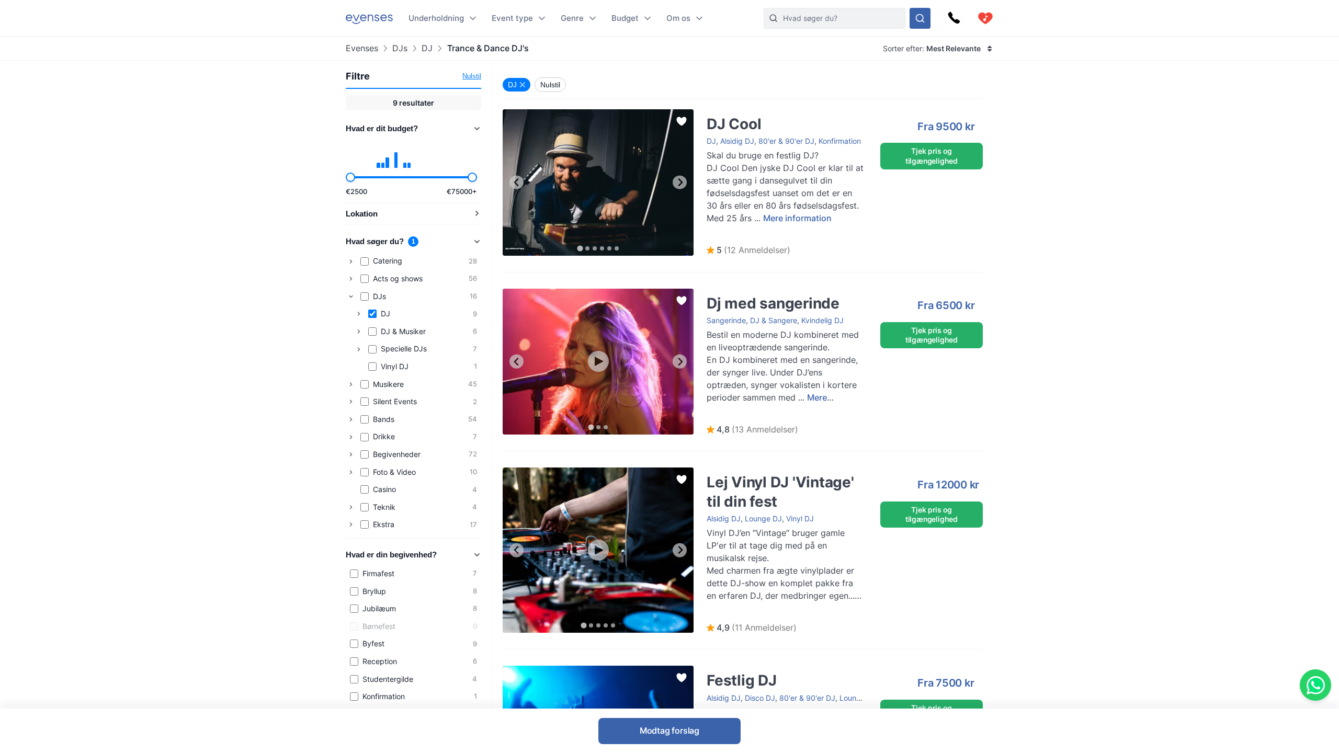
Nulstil (471, 76)
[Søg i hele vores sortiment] (920, 18)
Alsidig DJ (737, 140)
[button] (748, 250)
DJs (399, 48)
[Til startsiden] (369, 18)
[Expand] (351, 261)
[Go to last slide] (516, 182)
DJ (427, 48)
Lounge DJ (763, 518)
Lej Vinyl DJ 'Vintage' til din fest (749, 472)
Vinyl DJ (800, 518)
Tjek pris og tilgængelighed (931, 155)
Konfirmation (840, 140)
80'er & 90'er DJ (786, 140)
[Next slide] (680, 182)
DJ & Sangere (773, 320)
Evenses (362, 48)
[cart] (985, 18)
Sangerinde (726, 320)
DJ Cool (516, 114)
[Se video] (598, 361)
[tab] (580, 248)
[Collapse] (351, 296)
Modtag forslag (669, 730)
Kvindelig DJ (822, 320)
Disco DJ (760, 697)
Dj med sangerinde (728, 293)
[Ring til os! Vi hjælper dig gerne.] (954, 18)
